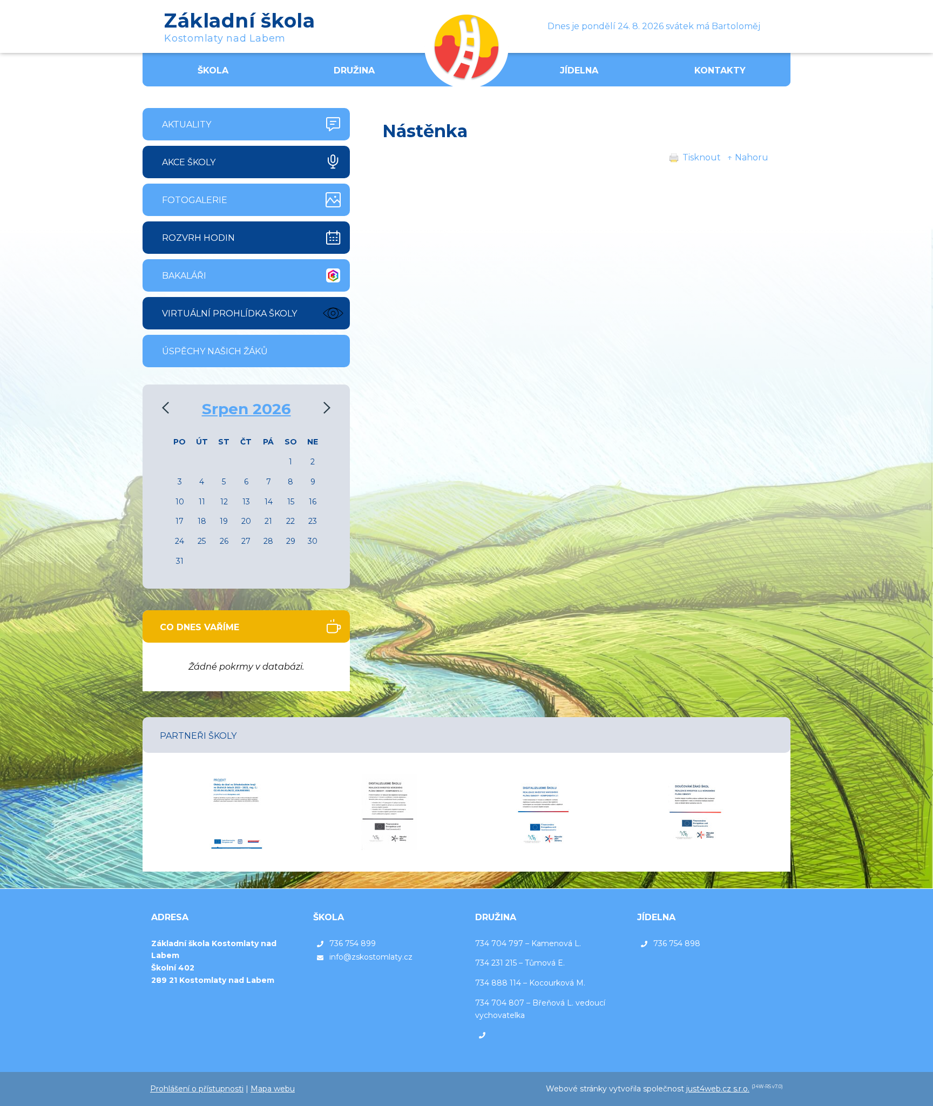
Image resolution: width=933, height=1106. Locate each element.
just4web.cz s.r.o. (717, 1089)
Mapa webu (273, 1089)
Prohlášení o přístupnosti (197, 1089)
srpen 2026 (246, 409)
